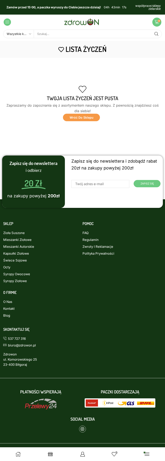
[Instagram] (82, 429)
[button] (7, 22)
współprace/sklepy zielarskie (148, 7)
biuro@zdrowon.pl (22, 345)
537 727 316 (17, 339)
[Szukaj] (156, 34)
